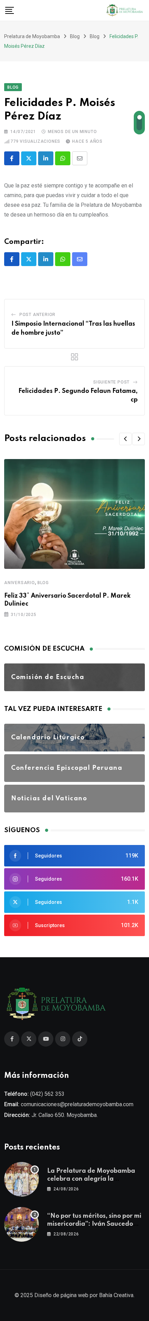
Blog (43, 582)
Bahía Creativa (116, 1295)
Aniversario (19, 582)
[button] (125, 439)
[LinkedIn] (45, 158)
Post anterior (37, 314)
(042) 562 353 (47, 1094)
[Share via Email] (79, 158)
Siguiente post (111, 382)
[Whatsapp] (62, 158)
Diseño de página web (61, 1295)
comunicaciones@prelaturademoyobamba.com (77, 1104)
